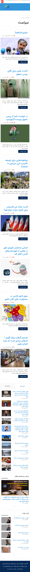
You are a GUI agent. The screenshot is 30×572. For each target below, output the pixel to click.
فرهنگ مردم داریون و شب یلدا (21, 458)
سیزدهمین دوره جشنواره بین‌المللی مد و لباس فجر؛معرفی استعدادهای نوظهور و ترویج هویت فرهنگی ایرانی (20, 403)
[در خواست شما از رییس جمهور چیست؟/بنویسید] (15, 133)
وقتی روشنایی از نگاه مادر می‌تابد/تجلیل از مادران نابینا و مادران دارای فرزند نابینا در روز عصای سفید (20, 394)
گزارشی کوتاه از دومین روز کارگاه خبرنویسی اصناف (20, 466)
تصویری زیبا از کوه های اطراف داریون (21, 444)
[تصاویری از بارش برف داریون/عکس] (6, 453)
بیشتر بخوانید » (23, 62)
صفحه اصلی (20, 569)
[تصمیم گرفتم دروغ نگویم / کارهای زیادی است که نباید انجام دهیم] (15, 358)
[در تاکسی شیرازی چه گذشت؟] (5, 527)
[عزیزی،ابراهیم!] (15, 46)
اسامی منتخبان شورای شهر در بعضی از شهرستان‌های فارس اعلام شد (16, 251)
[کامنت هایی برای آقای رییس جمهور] (15, 88)
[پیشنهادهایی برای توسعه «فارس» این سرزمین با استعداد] (15, 180)
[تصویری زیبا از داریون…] (6, 438)
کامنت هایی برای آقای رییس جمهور (18, 72)
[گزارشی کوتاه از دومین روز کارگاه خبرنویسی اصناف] (6, 468)
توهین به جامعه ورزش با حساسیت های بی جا (20, 541)
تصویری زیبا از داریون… (23, 436)
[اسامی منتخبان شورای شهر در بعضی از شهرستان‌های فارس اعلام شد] (15, 268)
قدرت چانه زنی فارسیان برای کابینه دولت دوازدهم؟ (16, 208)
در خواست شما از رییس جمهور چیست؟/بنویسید (17, 118)
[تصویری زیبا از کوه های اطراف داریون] (6, 445)
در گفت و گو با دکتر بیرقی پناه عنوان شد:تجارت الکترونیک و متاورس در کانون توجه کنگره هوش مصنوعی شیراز (21, 428)
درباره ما (14, 569)
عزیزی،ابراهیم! (21, 32)
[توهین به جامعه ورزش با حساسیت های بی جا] (5, 542)
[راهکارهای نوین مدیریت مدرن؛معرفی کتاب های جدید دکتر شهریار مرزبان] (6, 413)
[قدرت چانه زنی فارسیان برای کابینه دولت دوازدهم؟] (15, 223)
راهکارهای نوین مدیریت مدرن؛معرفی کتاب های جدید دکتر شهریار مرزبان (21, 412)
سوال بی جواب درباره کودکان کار (21, 518)
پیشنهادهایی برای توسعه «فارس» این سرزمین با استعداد (16, 163)
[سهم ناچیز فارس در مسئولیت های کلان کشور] (15, 312)
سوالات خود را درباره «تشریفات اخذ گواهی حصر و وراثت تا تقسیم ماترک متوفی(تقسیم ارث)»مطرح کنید (16, 499)
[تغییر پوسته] (3, 7)
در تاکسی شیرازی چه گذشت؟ (22, 525)
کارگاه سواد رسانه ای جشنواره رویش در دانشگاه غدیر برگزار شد (20, 419)
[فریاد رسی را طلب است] (5, 550)
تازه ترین (22, 386)
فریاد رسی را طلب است (23, 547)
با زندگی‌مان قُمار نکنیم (23, 533)
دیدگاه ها (7, 386)
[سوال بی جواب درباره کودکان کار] (5, 520)
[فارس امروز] (7, 6)
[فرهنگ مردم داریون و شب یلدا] (6, 460)
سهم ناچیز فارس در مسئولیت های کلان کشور (16, 297)
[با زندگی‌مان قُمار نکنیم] (5, 535)
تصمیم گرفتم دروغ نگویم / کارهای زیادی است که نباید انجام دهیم (15, 341)
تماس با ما (9, 569)
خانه (27, 18)
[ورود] (24, 7)
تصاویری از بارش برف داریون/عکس (21, 451)
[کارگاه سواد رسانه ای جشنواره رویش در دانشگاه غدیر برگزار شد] (6, 421)
